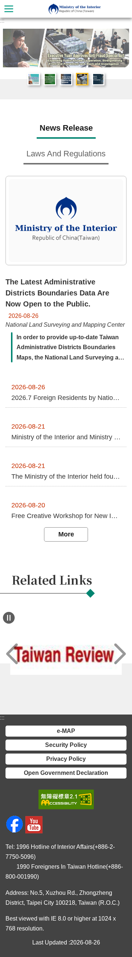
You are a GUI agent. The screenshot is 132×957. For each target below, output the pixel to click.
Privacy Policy (66, 759)
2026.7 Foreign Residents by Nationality (66, 397)
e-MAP (66, 731)
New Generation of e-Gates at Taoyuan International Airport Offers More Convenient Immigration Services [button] (98, 79)
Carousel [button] (14, 40)
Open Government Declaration (66, 773)
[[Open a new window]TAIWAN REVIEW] (66, 654)
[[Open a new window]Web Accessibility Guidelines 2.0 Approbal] (66, 799)
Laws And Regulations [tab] (66, 153)
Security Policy (66, 745)
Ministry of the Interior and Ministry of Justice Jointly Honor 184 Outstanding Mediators (66, 437)
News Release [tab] (66, 127)
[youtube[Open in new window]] (34, 831)
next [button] (120, 654)
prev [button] (12, 654)
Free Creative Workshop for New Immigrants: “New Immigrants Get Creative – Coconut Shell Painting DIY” (66, 516)
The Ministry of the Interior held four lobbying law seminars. (66, 476)
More (66, 534)
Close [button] (9, 9)
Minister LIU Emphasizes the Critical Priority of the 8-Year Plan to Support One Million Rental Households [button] (66, 79)
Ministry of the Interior (75, 9)
